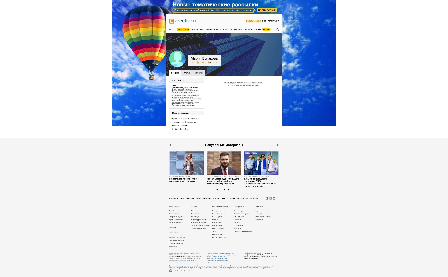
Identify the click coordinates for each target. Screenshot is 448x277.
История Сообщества (176, 217)
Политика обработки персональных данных (183, 262)
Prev (170, 145)
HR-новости (173, 246)
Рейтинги (215, 220)
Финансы (238, 29)
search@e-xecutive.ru (227, 253)
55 (194, 62)
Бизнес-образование (209, 29)
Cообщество (174, 207)
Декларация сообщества (207, 198)
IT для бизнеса (239, 225)
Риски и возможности (263, 217)
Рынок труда (195, 217)
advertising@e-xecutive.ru (221, 256)
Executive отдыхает (175, 222)
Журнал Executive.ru (176, 220)
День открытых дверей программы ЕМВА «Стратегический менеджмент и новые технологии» (260, 182)
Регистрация (273, 21)
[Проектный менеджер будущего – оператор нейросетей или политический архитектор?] (224, 163)
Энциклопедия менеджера (243, 231)
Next (277, 145)
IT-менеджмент (239, 217)
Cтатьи (187, 73)
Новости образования (176, 241)
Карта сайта (210, 262)
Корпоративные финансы (264, 211)
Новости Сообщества (176, 244)
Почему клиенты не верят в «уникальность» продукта (183, 180)
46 (189, 176)
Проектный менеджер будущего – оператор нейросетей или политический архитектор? (223, 181)
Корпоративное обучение (220, 211)
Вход (264, 21)
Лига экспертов (174, 214)
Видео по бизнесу (218, 234)
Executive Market (251, 176)
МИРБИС (266, 29)
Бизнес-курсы (216, 222)
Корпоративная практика (216, 176)
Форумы (257, 29)
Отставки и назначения (177, 238)
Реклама (190, 198)
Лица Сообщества (175, 211)
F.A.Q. (182, 198)
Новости (248, 29)
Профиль (175, 73)
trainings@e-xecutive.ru (230, 255)
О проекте (173, 198)
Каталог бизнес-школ (219, 237)
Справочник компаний (198, 228)
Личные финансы (261, 214)
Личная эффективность (198, 220)
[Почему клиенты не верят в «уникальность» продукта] (186, 163)
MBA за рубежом (218, 217)
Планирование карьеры (198, 222)
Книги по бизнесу (218, 228)
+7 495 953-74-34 (267, 253)
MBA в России (217, 214)
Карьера (194, 29)
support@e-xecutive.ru (222, 260)
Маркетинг (173, 176)
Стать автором (253, 21)
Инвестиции (260, 220)
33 (238, 176)
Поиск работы (195, 214)
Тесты (214, 231)
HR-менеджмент (196, 211)
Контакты (198, 73)
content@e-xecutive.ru (221, 258)
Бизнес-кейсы (217, 225)
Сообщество (183, 29)
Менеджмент (226, 29)
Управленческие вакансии (200, 225)
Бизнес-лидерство (240, 211)
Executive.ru (181, 256)
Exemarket (237, 228)
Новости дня (173, 232)
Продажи (237, 222)
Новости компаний (175, 235)
